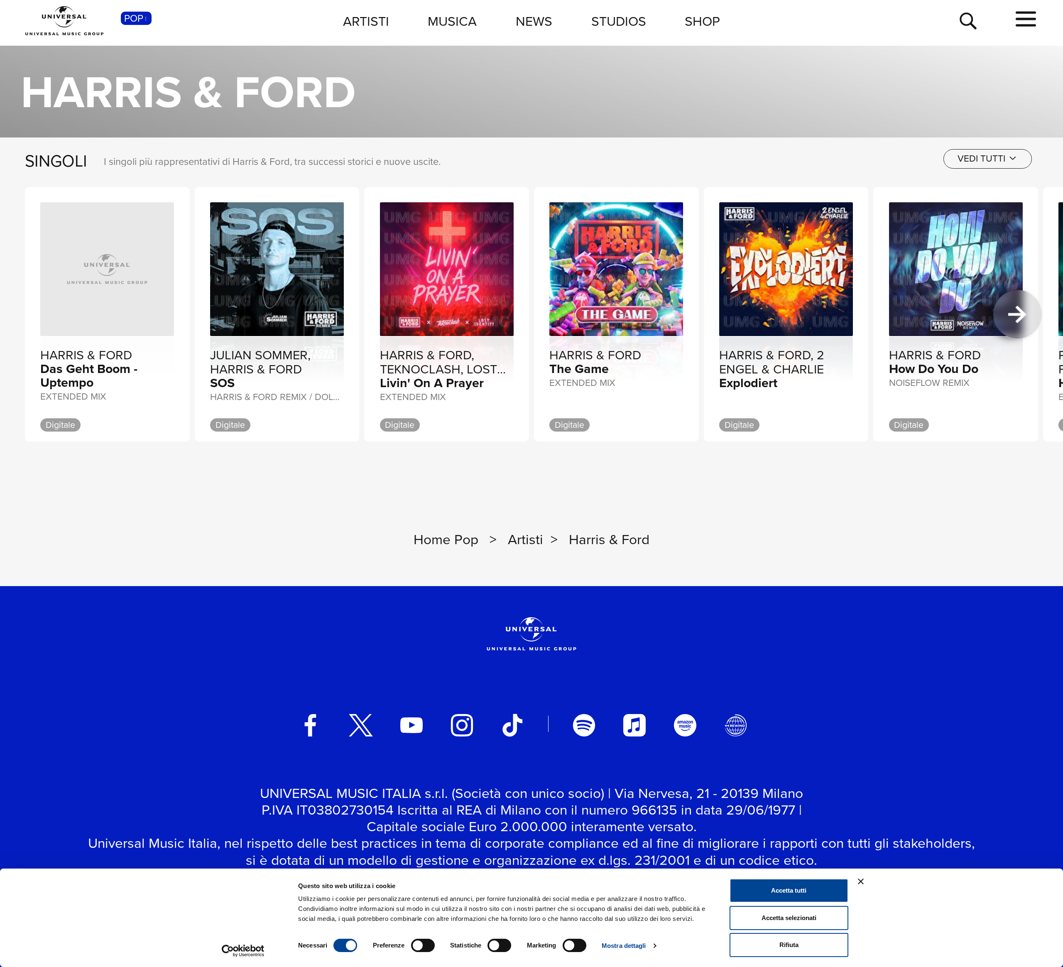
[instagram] (462, 725)
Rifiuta (788, 944)
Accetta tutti (788, 890)
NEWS (534, 20)
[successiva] (1017, 314)
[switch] (423, 945)
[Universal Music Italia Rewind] (736, 725)
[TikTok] (512, 725)
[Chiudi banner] (861, 881)
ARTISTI (366, 20)
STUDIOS (618, 20)
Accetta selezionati (789, 917)
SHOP (702, 20)
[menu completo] (1026, 19)
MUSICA (452, 20)
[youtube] (411, 725)
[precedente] (45, 314)
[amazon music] (685, 725)
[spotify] (584, 725)
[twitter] (361, 725)
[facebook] (311, 725)
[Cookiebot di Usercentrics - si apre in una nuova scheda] (243, 951)
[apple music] (634, 725)
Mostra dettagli (624, 945)
